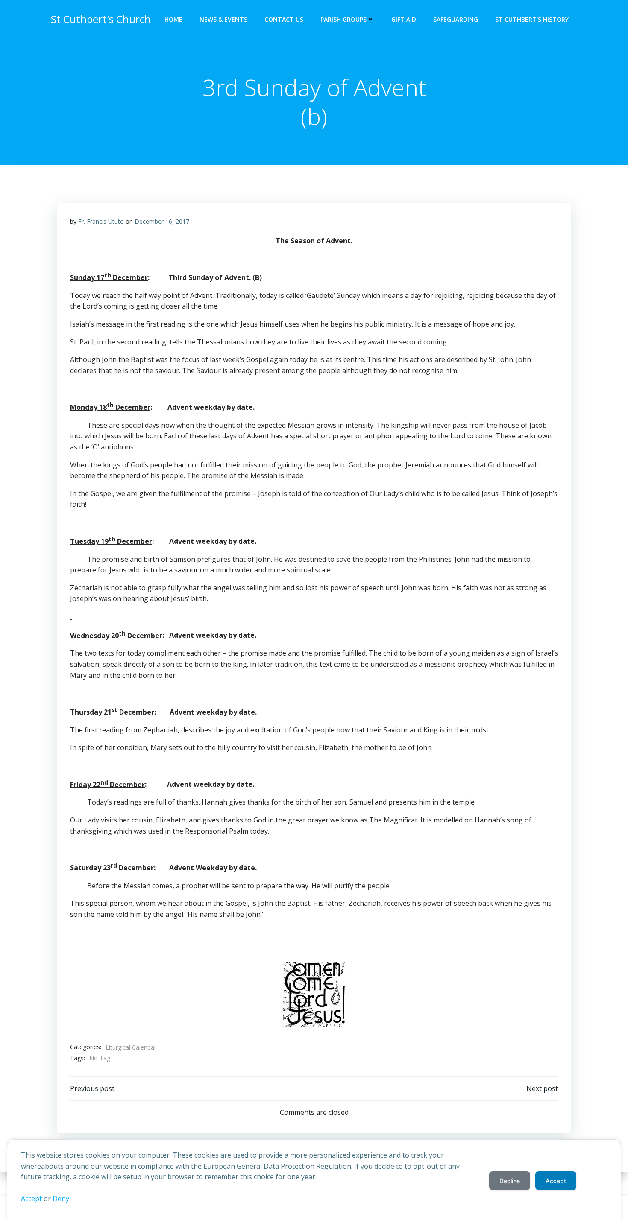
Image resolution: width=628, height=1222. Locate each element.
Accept (31, 1198)
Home (173, 19)
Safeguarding (455, 19)
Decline (509, 1180)
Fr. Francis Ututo (101, 221)
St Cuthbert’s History (532, 19)
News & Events (223, 19)
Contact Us (283, 19)
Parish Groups (343, 19)
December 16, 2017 (162, 221)
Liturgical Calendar (131, 1047)
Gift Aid (403, 19)
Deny (61, 1198)
